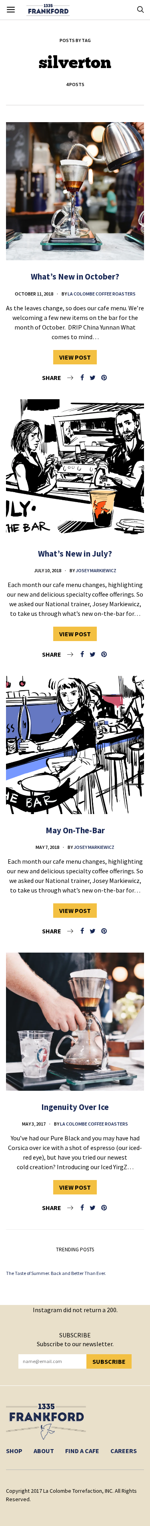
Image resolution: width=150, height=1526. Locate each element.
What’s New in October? (75, 276)
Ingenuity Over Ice (75, 1107)
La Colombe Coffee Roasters (102, 294)
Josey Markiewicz (96, 570)
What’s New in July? (75, 553)
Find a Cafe (82, 1451)
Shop (14, 1451)
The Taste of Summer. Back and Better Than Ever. (56, 1273)
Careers (123, 1451)
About (44, 1451)
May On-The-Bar (75, 830)
